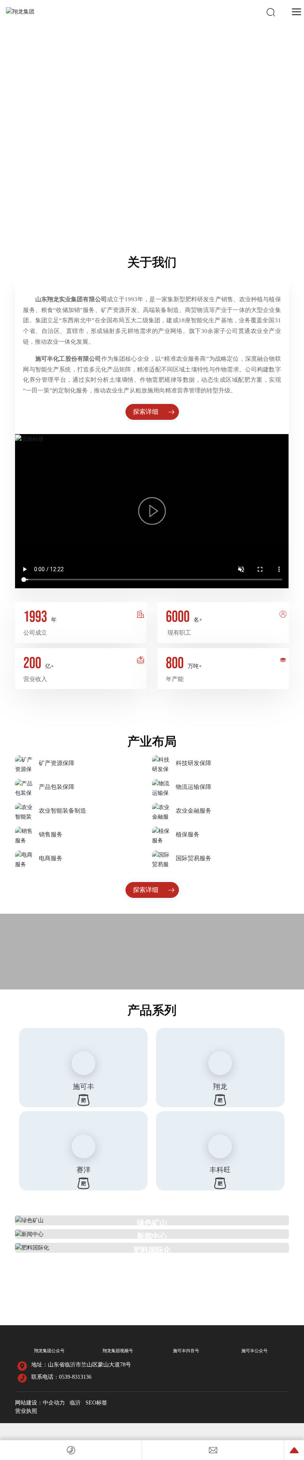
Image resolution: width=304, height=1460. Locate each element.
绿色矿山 (152, 1278)
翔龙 (220, 1142)
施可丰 (83, 1142)
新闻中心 (152, 1292)
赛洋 (83, 1225)
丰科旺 (220, 1225)
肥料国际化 (152, 1305)
